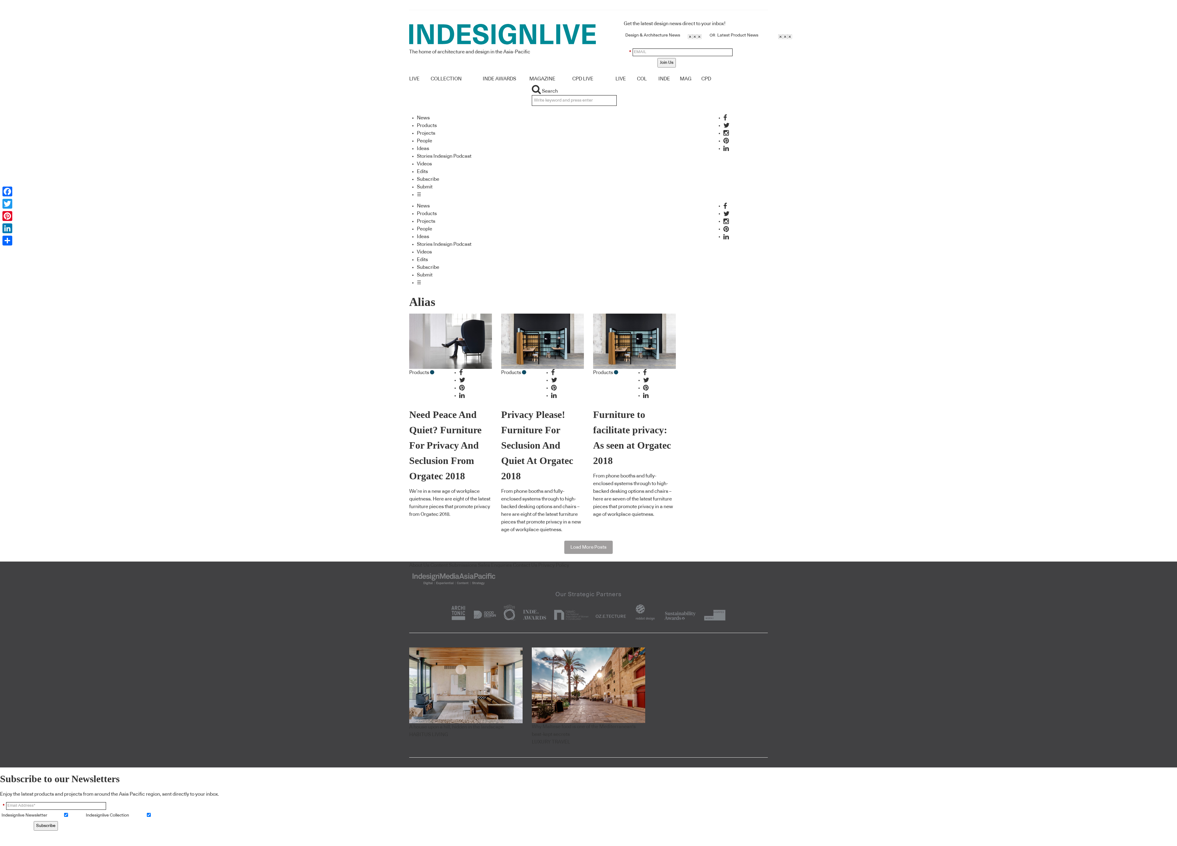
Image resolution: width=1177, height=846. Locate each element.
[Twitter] (7, 204)
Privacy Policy (553, 565)
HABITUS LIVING (428, 734)
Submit (424, 186)
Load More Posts (588, 547)
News (423, 117)
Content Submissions (453, 565)
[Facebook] (7, 191)
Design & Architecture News (652, 35)
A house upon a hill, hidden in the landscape (456, 726)
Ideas (423, 148)
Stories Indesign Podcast (444, 156)
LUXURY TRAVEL (551, 742)
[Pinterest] (7, 216)
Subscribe (428, 179)
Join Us (666, 62)
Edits (422, 171)
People (424, 140)
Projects (426, 133)
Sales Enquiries (495, 565)
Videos (424, 163)
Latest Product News (737, 35)
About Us (419, 565)
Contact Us (525, 565)
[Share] (7, 240)
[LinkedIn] (7, 228)
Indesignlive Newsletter (24, 815)
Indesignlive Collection (107, 815)
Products (427, 125)
